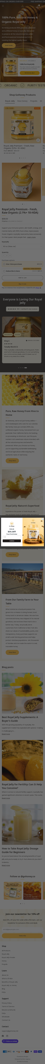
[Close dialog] (43, 519)
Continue (11, 541)
